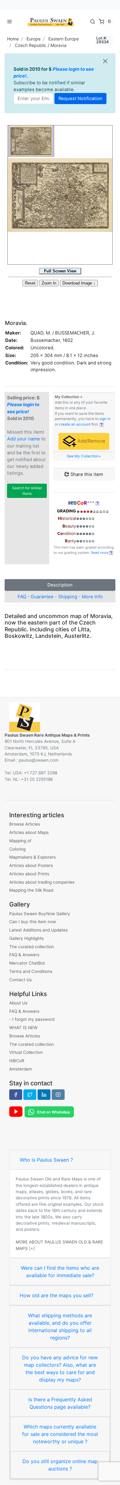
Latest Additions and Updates (38, 930)
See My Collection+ (84, 456)
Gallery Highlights (26, 938)
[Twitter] (29, 1094)
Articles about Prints (29, 873)
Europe (33, 38)
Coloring (17, 849)
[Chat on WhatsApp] (49, 1111)
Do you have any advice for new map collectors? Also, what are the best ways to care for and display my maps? (60, 1368)
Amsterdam (20, 1068)
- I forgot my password (31, 1019)
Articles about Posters (31, 865)
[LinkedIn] (44, 1094)
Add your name (23, 439)
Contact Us (20, 979)
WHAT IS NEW (23, 1027)
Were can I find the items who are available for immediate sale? (60, 1271)
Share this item (86, 474)
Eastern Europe (63, 38)
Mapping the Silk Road (31, 890)
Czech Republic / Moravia (40, 45)
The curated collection (31, 946)
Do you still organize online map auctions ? (60, 1465)
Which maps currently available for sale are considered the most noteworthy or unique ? (60, 1434)
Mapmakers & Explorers (32, 857)
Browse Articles (24, 824)
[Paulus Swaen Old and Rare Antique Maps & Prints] (51, 21)
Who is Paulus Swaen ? (46, 1160)
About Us (18, 1002)
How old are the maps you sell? (56, 1295)
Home (13, 38)
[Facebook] (15, 1094)
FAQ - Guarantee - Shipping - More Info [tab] (60, 596)
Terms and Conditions (30, 971)
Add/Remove (90, 441)
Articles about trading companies (41, 882)
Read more (100, 552)
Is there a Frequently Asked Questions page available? (60, 1403)
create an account (74, 424)
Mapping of (20, 840)
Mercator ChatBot (27, 963)
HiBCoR (16, 1060)
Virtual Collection (26, 1052)
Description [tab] (60, 585)
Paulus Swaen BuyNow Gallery (39, 913)
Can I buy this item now (32, 921)
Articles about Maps (29, 832)
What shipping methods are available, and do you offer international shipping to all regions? (60, 1326)
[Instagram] (58, 1094)
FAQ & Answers (24, 954)
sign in (104, 419)
